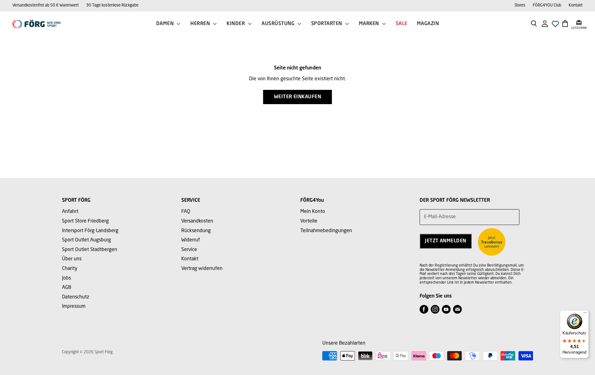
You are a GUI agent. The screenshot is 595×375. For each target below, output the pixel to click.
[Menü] (585, 314)
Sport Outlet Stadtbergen (89, 249)
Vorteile (308, 221)
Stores (519, 5)
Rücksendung (196, 230)
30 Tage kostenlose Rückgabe (112, 5)
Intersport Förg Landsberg (90, 230)
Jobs (66, 278)
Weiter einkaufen (297, 97)
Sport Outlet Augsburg (86, 240)
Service (189, 249)
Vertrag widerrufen (202, 268)
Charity (69, 268)
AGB (66, 287)
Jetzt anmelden (445, 241)
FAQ (185, 211)
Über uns (72, 259)
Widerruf (190, 240)
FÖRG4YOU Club (547, 5)
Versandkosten (197, 221)
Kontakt (576, 5)
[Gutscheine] (579, 23)
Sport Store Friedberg (85, 221)
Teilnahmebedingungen (326, 230)
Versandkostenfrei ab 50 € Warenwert (45, 5)
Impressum (74, 306)
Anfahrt (70, 211)
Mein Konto (312, 211)
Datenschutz (75, 297)
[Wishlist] (555, 25)
